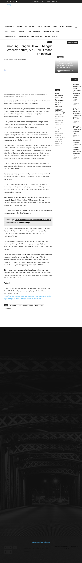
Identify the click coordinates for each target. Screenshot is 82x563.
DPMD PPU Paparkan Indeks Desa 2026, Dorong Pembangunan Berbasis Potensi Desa (77, 113)
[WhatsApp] (13, 1)
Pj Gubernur (8, 308)
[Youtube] (16, 1)
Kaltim (19, 305)
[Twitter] (11, 1)
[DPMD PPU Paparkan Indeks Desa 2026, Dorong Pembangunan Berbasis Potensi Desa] (70, 108)
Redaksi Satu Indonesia (58, 109)
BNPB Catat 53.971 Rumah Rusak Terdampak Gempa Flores (77, 129)
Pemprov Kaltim (39, 305)
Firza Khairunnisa (62, 70)
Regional (49, 42)
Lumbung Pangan (28, 305)
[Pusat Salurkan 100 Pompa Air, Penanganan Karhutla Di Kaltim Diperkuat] (60, 87)
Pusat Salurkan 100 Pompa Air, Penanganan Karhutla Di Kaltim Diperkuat (60, 100)
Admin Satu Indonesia (20, 59)
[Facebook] (5, 1)
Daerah (57, 90)
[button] (75, 27)
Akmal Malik (13, 305)
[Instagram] (8, 1)
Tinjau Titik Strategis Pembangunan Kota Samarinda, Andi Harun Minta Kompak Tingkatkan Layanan (77, 148)
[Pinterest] (28, 64)
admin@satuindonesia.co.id (41, 542)
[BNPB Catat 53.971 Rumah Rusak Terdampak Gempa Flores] (70, 126)
